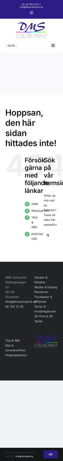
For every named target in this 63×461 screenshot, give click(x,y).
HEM (34, 204)
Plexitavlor (41, 292)
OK (51, 454)
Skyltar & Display (45, 287)
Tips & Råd (12, 340)
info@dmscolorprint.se (31, 7)
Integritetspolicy (16, 355)
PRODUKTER (40, 211)
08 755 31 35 (14, 306)
